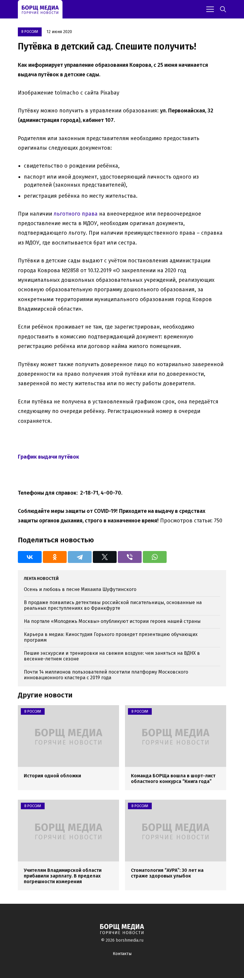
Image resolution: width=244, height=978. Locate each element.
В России (29, 32)
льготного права (76, 214)
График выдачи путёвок (48, 457)
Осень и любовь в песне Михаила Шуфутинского (80, 589)
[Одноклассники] (55, 557)
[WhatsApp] (155, 557)
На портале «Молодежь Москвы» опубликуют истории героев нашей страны (112, 621)
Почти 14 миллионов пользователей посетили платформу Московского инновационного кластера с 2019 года (106, 674)
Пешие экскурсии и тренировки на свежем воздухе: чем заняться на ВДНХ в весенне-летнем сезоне (112, 656)
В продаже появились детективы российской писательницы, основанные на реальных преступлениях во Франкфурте (113, 605)
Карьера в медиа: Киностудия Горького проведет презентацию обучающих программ (111, 637)
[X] (105, 557)
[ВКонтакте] (30, 557)
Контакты (122, 953)
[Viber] (130, 557)
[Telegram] (80, 557)
